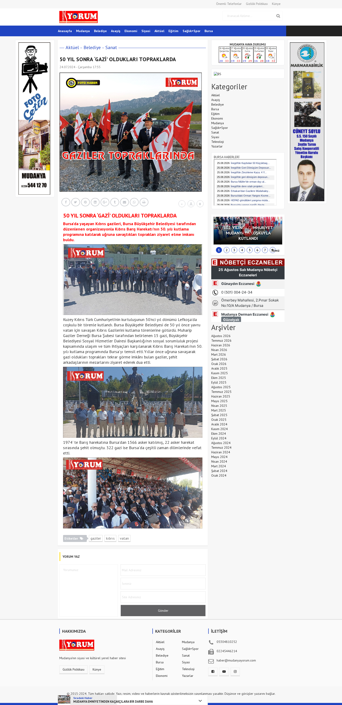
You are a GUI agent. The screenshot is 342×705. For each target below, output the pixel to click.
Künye (276, 4)
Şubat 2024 (219, 471)
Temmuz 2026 (221, 340)
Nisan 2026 (219, 350)
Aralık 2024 (219, 424)
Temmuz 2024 (221, 447)
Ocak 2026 (218, 364)
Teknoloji (217, 142)
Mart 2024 (218, 466)
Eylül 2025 (218, 382)
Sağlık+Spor (191, 31)
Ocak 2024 (218, 475)
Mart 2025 (218, 410)
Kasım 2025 (219, 373)
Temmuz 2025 (221, 392)
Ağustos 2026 (221, 336)
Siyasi (145, 31)
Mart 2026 (218, 354)
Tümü (275, 250)
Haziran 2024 (220, 452)
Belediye (100, 31)
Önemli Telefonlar (229, 4)
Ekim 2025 (218, 378)
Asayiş (115, 31)
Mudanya (83, 31)
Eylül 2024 (218, 438)
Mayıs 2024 (219, 457)
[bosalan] (217, 73)
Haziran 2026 (220, 345)
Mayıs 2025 (219, 401)
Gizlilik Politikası (257, 4)
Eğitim (173, 31)
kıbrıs (110, 538)
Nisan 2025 (219, 406)
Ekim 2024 (218, 433)
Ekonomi (130, 31)
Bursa (209, 31)
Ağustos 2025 (221, 387)
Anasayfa (65, 31)
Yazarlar (217, 146)
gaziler (96, 538)
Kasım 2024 (219, 429)
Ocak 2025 (218, 420)
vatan (124, 538)
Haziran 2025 (220, 396)
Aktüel (159, 31)
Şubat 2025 (219, 415)
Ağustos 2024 (221, 443)
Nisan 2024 (219, 461)
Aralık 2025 (219, 368)
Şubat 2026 (219, 359)
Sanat (111, 47)
